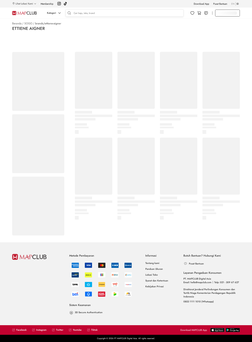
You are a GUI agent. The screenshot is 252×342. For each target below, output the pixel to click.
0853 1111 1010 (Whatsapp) (198, 301)
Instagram (41, 330)
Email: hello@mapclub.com (197, 282)
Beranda (17, 23)
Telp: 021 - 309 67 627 (226, 282)
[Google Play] (217, 331)
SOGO (28, 23)
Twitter (59, 330)
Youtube (77, 330)
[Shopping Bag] (199, 13)
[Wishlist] (192, 13)
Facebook (21, 330)
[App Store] (233, 331)
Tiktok (94, 330)
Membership (47, 4)
